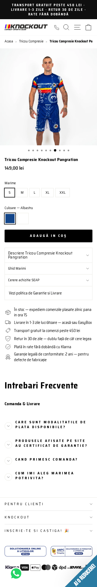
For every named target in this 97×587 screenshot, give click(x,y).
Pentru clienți (24, 504)
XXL (62, 192)
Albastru (10, 218)
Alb (23, 218)
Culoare (19, 208)
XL (47, 192)
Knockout (17, 517)
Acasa (9, 41)
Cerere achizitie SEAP (23, 280)
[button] (81, 571)
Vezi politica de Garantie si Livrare (35, 293)
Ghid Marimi (17, 268)
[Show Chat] (17, 573)
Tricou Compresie (31, 41)
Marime (10, 183)
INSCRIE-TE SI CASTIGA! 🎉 (37, 531)
